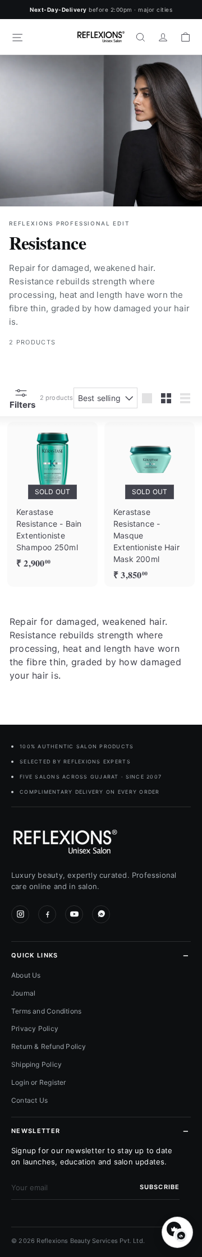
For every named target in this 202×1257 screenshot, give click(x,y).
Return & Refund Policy (48, 1046)
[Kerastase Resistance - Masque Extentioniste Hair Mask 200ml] (149, 504)
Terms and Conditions (46, 1011)
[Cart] (185, 37)
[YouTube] (74, 914)
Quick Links (34, 955)
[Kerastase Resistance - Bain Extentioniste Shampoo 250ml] (52, 498)
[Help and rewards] (177, 1232)
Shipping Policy (36, 1064)
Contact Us (29, 1100)
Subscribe (160, 1187)
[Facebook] (47, 914)
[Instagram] (20, 914)
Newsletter (35, 1131)
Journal (23, 993)
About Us (26, 975)
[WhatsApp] (101, 914)
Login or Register (38, 1082)
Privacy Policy (34, 1028)
